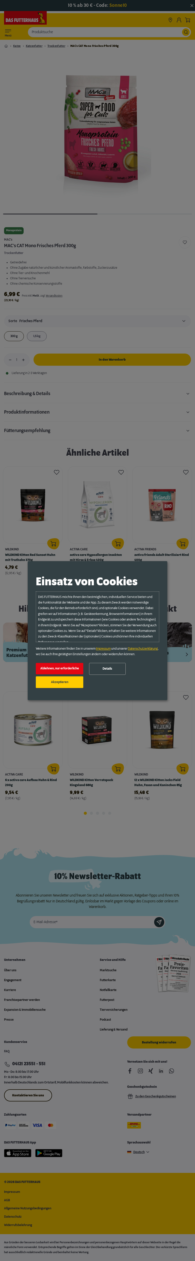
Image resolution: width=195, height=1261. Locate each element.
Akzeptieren (59, 682)
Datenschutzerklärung (143, 648)
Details (107, 669)
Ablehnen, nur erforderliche (59, 668)
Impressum (103, 648)
